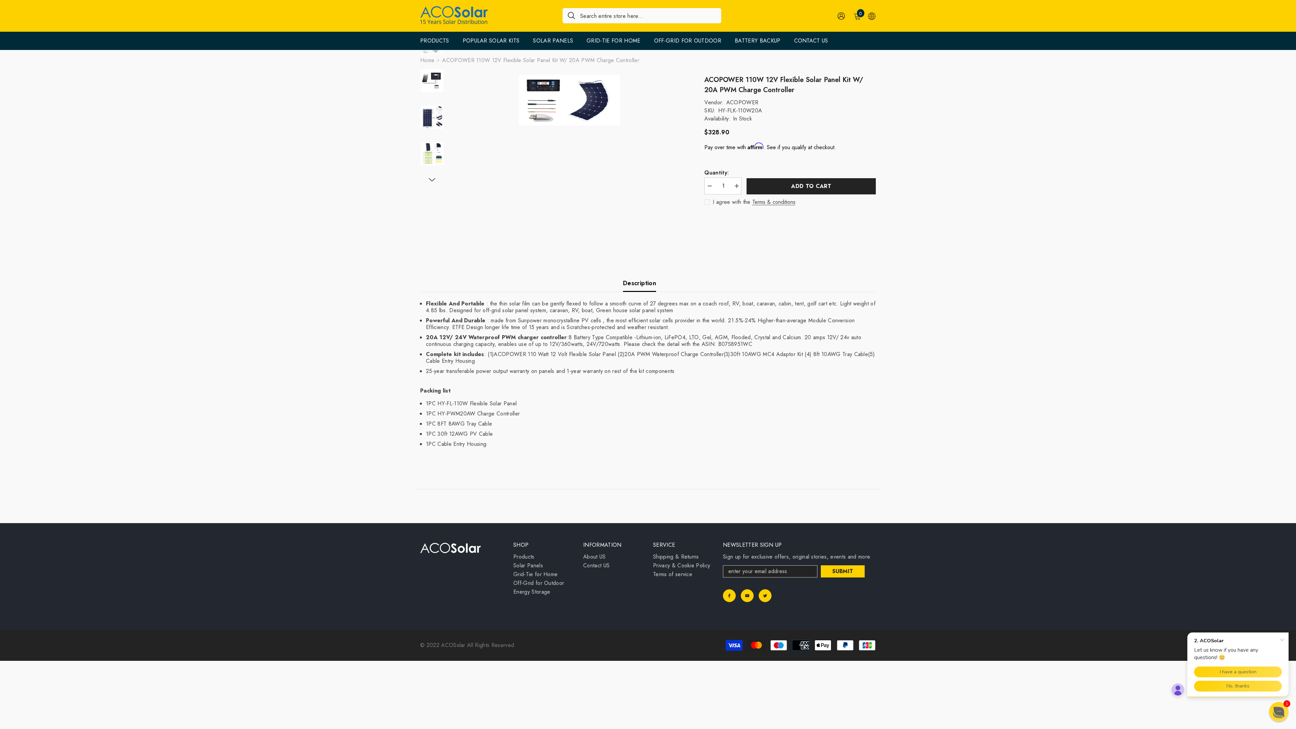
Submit (843, 571)
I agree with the (731, 202)
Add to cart (811, 186)
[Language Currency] (872, 16)
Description (639, 283)
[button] (1279, 712)
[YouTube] (747, 595)
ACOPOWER (742, 102)
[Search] (642, 15)
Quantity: (716, 172)
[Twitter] (765, 595)
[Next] (432, 180)
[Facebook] (729, 595)
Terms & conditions (773, 202)
